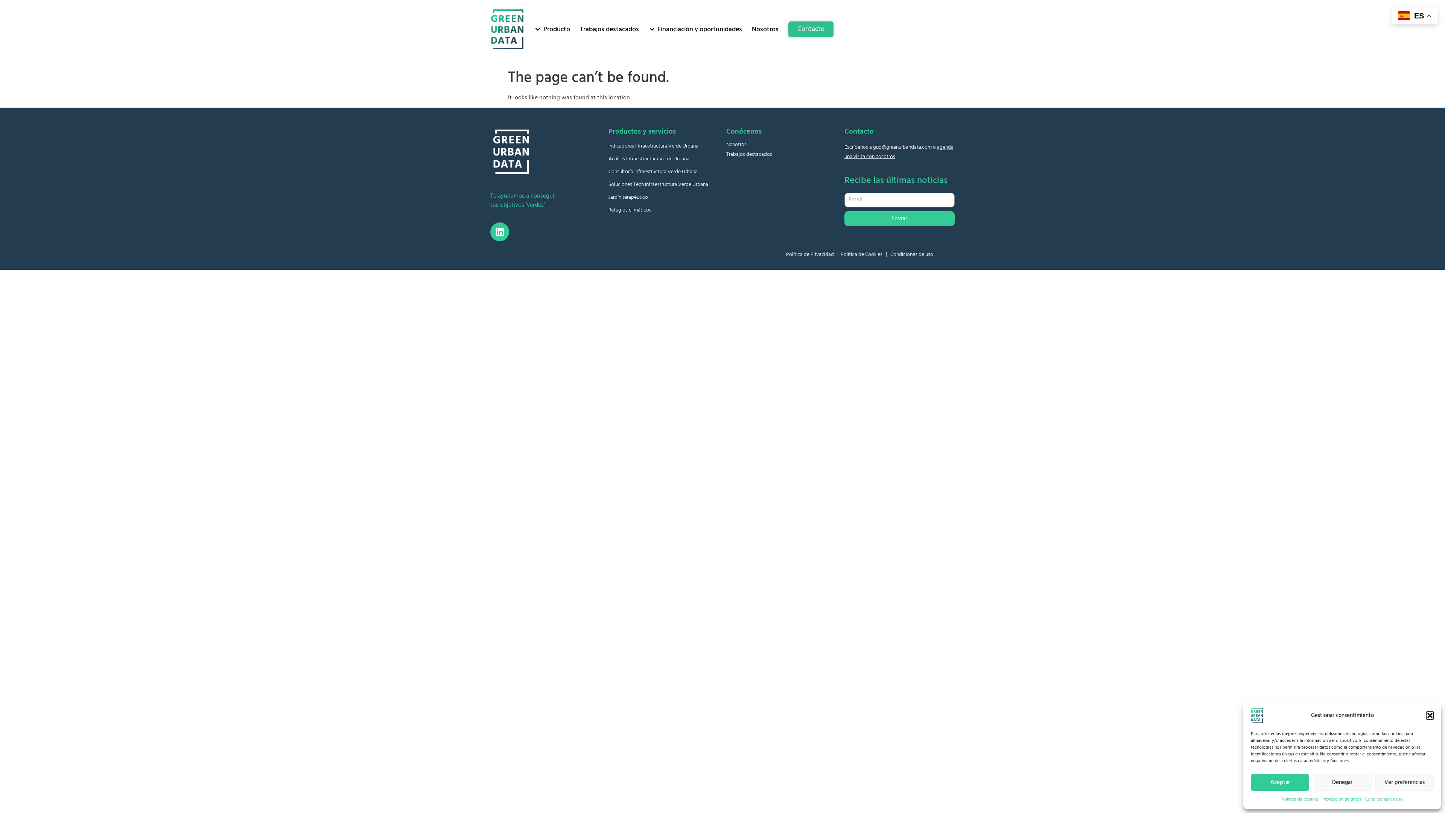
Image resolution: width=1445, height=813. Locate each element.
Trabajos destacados (749, 154)
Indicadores (653, 146)
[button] (1430, 715)
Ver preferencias (1404, 782)
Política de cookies (1300, 799)
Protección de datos (1341, 799)
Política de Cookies (861, 254)
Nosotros (736, 144)
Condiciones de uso (1384, 799)
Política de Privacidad (810, 254)
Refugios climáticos (629, 210)
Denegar (1342, 782)
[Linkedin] (499, 231)
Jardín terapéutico (628, 197)
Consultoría (653, 171)
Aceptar (1280, 782)
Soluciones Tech (658, 184)
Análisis (648, 159)
